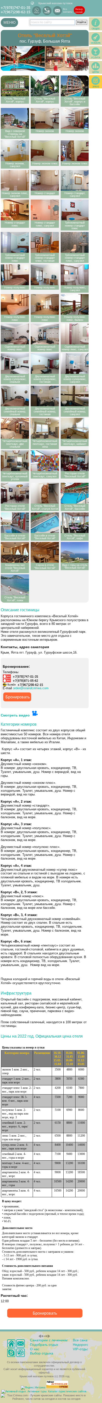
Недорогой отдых (87, 1345)
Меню (9, 22)
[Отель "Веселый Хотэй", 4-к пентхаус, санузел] (45, 460)
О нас (34, 1349)
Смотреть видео (16, 715)
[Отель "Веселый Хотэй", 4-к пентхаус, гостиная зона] (45, 428)
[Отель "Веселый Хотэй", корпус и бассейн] (75, 86)
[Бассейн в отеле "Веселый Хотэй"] (15, 522)
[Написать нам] (57, 10)
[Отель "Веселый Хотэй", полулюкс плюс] (15, 304)
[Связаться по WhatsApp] (36, 10)
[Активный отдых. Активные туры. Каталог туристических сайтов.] (44, 1391)
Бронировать (17, 697)
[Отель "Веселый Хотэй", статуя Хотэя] (45, 493)
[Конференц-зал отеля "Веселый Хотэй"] (15, 552)
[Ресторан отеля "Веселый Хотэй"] (75, 460)
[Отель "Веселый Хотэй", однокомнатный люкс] (15, 334)
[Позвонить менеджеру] (11, 1353)
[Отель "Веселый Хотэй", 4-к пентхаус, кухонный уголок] (15, 460)
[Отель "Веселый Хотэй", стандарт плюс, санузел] (45, 210)
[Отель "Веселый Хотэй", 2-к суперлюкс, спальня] (15, 363)
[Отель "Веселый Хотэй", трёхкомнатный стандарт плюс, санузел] (75, 242)
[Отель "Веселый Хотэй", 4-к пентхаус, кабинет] (75, 428)
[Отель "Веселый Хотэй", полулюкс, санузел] (75, 274)
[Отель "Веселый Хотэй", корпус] (15, 86)
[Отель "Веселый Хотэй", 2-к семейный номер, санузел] (75, 396)
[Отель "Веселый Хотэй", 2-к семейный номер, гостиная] (45, 396)
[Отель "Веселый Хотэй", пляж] (15, 584)
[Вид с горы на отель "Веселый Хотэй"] (75, 552)
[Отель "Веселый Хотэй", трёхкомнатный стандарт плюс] (75, 210)
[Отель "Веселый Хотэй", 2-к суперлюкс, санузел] (75, 363)
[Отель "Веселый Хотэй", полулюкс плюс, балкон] (75, 304)
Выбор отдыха (41, 1353)
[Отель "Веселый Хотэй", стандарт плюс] (15, 210)
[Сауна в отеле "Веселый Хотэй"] (45, 552)
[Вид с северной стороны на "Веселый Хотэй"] (15, 118)
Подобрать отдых (44, 1345)
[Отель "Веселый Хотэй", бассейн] (75, 493)
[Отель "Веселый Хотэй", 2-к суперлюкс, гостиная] (45, 363)
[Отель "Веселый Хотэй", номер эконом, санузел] (15, 150)
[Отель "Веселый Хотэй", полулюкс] (15, 274)
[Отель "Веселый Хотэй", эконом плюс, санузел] (15, 180)
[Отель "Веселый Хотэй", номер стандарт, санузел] (75, 180)
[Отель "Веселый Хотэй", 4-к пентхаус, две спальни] (15, 428)
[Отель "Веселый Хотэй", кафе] (75, 522)
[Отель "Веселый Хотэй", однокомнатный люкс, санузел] (75, 334)
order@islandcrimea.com (31, 688)
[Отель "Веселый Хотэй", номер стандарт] (45, 180)
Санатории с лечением (49, 1340)
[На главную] (11, 1343)
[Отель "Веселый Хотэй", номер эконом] (45, 118)
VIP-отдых (81, 1349)
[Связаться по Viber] (47, 10)
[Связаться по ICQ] (20, 1353)
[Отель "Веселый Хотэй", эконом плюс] (45, 150)
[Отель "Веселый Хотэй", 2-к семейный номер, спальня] (15, 396)
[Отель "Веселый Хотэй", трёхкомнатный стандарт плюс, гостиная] (45, 242)
